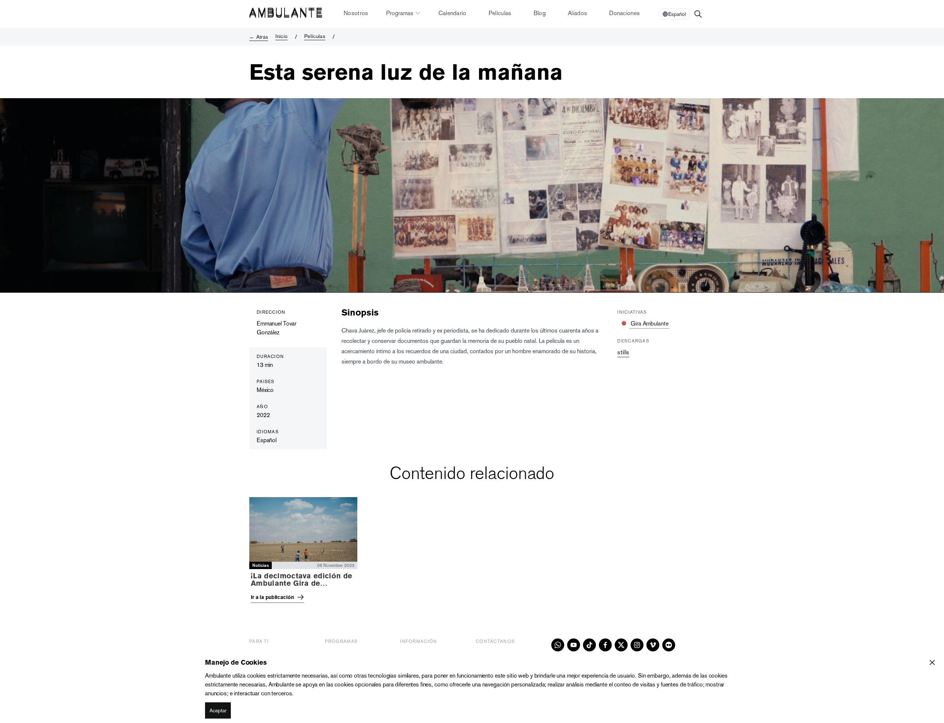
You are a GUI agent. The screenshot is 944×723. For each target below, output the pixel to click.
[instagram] (637, 644)
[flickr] (668, 644)
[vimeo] (652, 644)
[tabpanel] (472, 552)
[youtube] (573, 644)
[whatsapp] (557, 644)
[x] (621, 644)
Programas (399, 13)
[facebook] (605, 644)
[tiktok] (589, 644)
